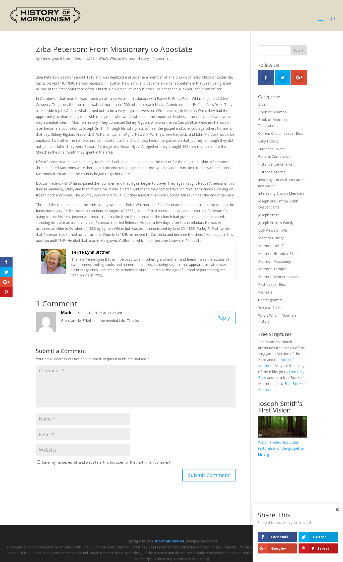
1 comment (162, 58)
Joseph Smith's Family (276, 222)
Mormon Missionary (274, 261)
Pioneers (265, 292)
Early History (268, 141)
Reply (223, 317)
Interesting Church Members (281, 193)
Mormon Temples (273, 268)
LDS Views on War (273, 230)
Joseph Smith (268, 215)
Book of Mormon (272, 112)
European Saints (271, 149)
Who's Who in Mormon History (124, 58)
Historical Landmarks (275, 164)
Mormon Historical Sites (277, 253)
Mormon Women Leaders (279, 276)
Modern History (270, 238)
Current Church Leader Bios (280, 133)
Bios (261, 104)
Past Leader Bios (272, 284)
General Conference (274, 156)
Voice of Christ (270, 307)
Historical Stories (271, 172)
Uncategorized (270, 300)
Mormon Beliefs (271, 245)
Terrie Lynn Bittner (56, 58)
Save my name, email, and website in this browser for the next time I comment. (106, 462)
